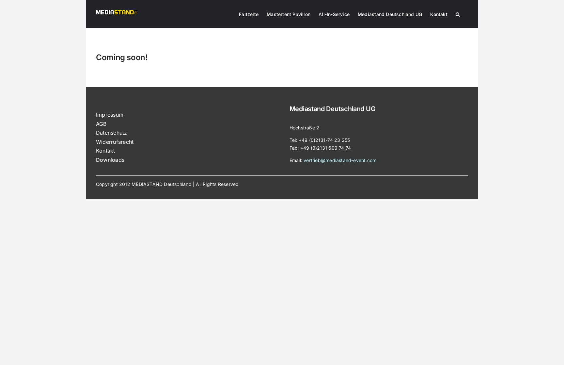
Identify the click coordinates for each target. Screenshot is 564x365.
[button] (458, 13)
